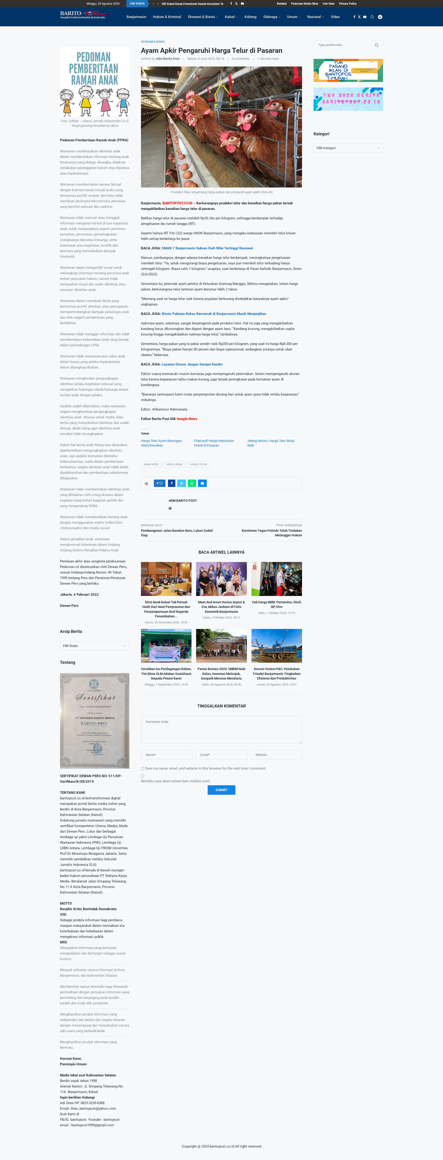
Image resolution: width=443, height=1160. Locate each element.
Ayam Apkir (151, 464)
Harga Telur (198, 464)
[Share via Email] (202, 483)
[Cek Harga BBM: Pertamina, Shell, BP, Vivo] (276, 579)
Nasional (314, 17)
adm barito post (168, 58)
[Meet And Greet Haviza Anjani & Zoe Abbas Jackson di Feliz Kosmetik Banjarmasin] (221, 579)
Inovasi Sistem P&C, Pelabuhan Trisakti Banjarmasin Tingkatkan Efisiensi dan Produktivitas (277, 673)
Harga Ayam (174, 464)
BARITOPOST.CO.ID (177, 203)
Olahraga (270, 17)
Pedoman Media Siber (304, 3)
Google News (187, 419)
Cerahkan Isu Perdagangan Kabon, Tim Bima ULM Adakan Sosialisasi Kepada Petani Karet (166, 673)
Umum (292, 17)
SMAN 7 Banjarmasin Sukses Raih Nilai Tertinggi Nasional (207, 248)
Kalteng (251, 17)
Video (335, 17)
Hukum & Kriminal (167, 17)
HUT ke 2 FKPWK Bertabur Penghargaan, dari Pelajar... (195, 4)
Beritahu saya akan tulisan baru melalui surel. (176, 781)
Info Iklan (329, 3)
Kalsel (230, 17)
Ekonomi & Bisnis (201, 17)
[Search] (372, 17)
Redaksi (282, 3)
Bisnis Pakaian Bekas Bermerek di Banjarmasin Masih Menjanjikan (214, 314)
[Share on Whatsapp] (192, 483)
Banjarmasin (136, 17)
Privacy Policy (347, 3)
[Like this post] (161, 483)
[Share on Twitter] (181, 483)
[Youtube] (242, 3)
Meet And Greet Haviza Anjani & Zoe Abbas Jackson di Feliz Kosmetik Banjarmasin (221, 606)
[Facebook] (231, 3)
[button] (153, 3)
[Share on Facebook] (171, 483)
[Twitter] (236, 3)
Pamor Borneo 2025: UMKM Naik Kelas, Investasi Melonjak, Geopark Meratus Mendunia (221, 673)
